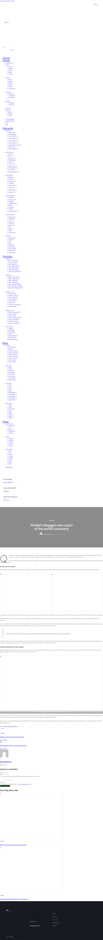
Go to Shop (6, 500)
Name (1, 772)
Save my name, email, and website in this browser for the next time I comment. (21, 776)
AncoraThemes (9, 937)
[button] (2, 728)
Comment (2, 782)
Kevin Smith (65, 711)
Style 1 (16, 726)
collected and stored (26, 784)
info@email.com (33, 921)
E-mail (1, 774)
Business (5, 726)
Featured (9, 726)
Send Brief (6, 491)
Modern (51, 520)
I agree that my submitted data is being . (16, 784)
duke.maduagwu (5, 762)
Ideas (13, 726)
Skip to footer (11, 1)
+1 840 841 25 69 (34, 926)
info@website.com (8, 482)
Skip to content (4, 1)
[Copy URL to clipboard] (12, 730)
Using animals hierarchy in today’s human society (13, 845)
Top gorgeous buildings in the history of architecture (14, 899)
